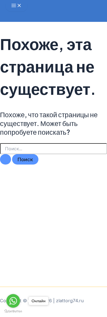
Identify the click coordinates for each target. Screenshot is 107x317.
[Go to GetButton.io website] (13, 311)
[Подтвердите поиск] (5, 159)
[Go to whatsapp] (13, 301)
